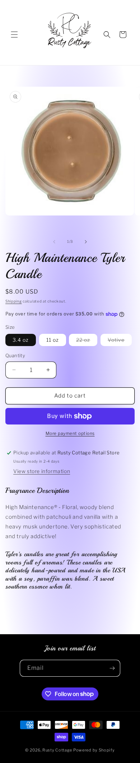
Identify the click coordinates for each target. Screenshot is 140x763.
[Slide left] (54, 242)
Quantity (15, 355)
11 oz (52, 340)
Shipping (13, 301)
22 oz (86, 341)
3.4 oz (21, 340)
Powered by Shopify (94, 750)
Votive (120, 341)
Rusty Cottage (57, 750)
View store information (41, 471)
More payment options (70, 433)
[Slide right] (86, 242)
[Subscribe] (112, 668)
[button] (14, 34)
